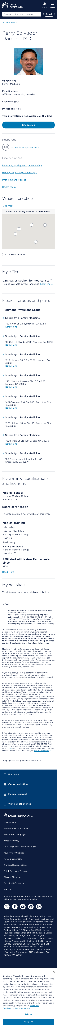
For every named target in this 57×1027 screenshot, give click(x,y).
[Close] (54, 972)
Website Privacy (11, 841)
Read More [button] (8, 572)
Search (49, 14)
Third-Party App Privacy (15, 871)
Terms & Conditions (13, 859)
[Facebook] (14, 906)
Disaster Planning (12, 877)
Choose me (28, 125)
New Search (11, 22)
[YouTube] (22, 906)
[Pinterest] (30, 906)
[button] (31, 225)
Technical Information (14, 883)
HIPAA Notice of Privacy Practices (20, 847)
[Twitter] (6, 906)
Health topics (9, 187)
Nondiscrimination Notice (16, 828)
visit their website (41, 751)
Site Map (8, 889)
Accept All (28, 1022)
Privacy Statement (21, 1008)
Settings (28, 1014)
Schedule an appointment (25, 147)
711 (16, 619)
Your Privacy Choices (14, 853)
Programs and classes (14, 179)
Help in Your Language (14, 834)
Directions (11, 326)
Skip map (7, 205)
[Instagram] (38, 906)
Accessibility (10, 822)
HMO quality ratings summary (18, 172)
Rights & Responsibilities (15, 865)
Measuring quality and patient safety (22, 165)
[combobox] (21, 14)
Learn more (46, 284)
